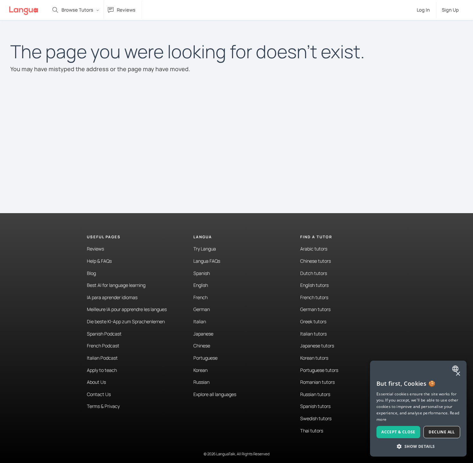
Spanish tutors (315, 406)
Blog (91, 273)
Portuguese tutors (319, 370)
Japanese (203, 334)
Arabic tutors (313, 249)
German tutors (315, 309)
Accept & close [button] (398, 432)
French (200, 297)
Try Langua (204, 249)
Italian (199, 321)
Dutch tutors (313, 273)
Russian (201, 382)
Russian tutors (315, 394)
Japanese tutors (317, 346)
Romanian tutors (317, 382)
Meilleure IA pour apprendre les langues (127, 309)
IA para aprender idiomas (112, 297)
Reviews (95, 249)
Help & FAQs (99, 261)
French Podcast (103, 346)
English (200, 285)
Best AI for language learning (116, 285)
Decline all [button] (442, 432)
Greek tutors (313, 321)
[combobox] (456, 368)
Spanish (201, 273)
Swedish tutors (315, 418)
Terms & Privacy (103, 406)
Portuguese (205, 358)
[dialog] (418, 409)
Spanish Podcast (104, 334)
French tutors (314, 297)
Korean (200, 370)
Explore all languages (214, 394)
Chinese (201, 346)
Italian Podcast (102, 358)
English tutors (314, 285)
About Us (96, 382)
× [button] (457, 374)
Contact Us (99, 394)
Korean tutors (314, 358)
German (201, 309)
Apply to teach (102, 370)
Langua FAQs (206, 261)
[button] (418, 446)
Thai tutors (311, 431)
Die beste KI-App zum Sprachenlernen (126, 321)
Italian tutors (313, 334)
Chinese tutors (315, 261)
